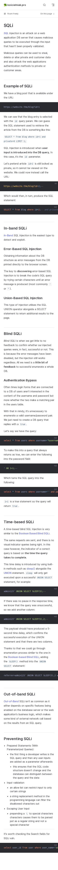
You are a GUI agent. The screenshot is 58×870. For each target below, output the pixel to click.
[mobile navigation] (53, 5)
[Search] (44, 5)
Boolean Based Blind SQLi (34, 533)
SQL (6, 33)
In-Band (8, 235)
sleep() (31, 568)
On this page (46, 14)
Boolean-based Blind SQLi (23, 657)
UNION (7, 572)
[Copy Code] (53, 107)
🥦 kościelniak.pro (15, 4)
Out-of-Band (11, 701)
